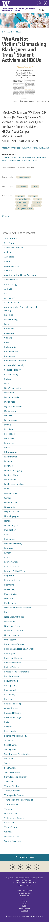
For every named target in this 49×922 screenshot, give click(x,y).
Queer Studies (22, 202)
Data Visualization (12, 388)
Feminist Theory (23, 199)
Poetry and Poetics (13, 658)
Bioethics (8, 314)
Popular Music (11, 680)
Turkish (8, 809)
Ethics (7, 447)
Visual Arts (9, 822)
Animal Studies (11, 279)
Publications (19, 32)
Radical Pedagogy (12, 717)
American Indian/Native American (20, 275)
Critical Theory (11, 374)
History (7, 520)
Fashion (8, 461)
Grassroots (9, 507)
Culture (7, 379)
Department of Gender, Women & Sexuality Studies (18, 10)
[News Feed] (29, 867)
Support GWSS (26, 857)
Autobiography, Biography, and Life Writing (21, 309)
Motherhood (10, 603)
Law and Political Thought (16, 571)
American (8, 270)
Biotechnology (11, 319)
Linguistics (9, 575)
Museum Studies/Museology (17, 607)
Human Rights (11, 525)
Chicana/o (9, 333)
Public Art (8, 699)
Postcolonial (10, 690)
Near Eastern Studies (14, 616)
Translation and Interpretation (18, 799)
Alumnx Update (24, 908)
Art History (9, 298)
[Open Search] (45, 3)
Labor (7, 557)
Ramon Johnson (23, 177)
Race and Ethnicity (12, 713)
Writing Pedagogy (12, 841)
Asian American (11, 302)
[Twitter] (21, 867)
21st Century (10, 243)
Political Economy (12, 662)
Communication (11, 351)
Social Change (10, 745)
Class (6, 342)
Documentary (10, 420)
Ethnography (10, 452)
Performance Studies (14, 644)
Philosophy (9, 653)
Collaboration (10, 347)
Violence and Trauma (14, 818)
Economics (9, 438)
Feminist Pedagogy (13, 470)
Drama (7, 424)
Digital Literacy (11, 411)
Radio (7, 722)
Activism (20, 196)
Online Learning (11, 635)
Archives (8, 288)
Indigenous (9, 539)
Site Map (24, 906)
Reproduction (10, 731)
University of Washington (20, 916)
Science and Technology (15, 735)
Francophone (10, 493)
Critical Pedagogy (12, 369)
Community (9, 356)
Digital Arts (9, 401)
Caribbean (9, 328)
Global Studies (11, 502)
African (7, 261)
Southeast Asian (12, 772)
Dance (7, 383)
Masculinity (9, 589)
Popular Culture (11, 676)
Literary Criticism (12, 580)
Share (6, 216)
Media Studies (10, 594)
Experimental (10, 456)
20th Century (10, 238)
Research (9, 32)
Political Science (11, 667)
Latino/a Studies (12, 566)
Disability (8, 415)
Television (9, 781)
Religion (8, 726)
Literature (9, 584)
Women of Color (12, 836)
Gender (37, 199)
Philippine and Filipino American (19, 648)
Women (8, 831)
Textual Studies (11, 786)
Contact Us (24, 911)
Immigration (10, 530)
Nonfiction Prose (12, 626)
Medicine (8, 598)
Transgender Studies (24, 209)
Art (5, 293)
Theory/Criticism (12, 790)
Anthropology (10, 284)
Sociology (36, 205)
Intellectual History (13, 543)
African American (12, 266)
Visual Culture (10, 827)
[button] (24, 82)
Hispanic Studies (12, 511)
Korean (7, 552)
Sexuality (37, 202)
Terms (24, 904)
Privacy (24, 901)
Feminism (33, 196)
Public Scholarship (12, 703)
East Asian (9, 429)
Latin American (11, 561)
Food (6, 488)
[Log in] (38, 3)
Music (7, 612)
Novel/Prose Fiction (13, 630)
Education (9, 443)
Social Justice (21, 205)
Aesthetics (9, 256)
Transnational (11, 804)
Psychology (9, 694)
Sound (7, 763)
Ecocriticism (9, 433)
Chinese (8, 337)
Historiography (11, 516)
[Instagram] (13, 867)
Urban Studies (11, 813)
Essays (35, 187)
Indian (7, 534)
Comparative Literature (15, 360)
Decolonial (9, 392)
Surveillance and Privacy (15, 776)
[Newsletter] (36, 867)
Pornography (10, 685)
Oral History (10, 639)
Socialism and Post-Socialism (17, 754)
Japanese (8, 548)
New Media (9, 621)
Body (6, 324)
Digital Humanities (13, 406)
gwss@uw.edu (24, 895)
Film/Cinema (10, 479)
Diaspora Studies (12, 397)
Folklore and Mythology (15, 484)
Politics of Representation (16, 671)
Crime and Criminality (14, 365)
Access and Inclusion (13, 247)
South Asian (10, 767)
